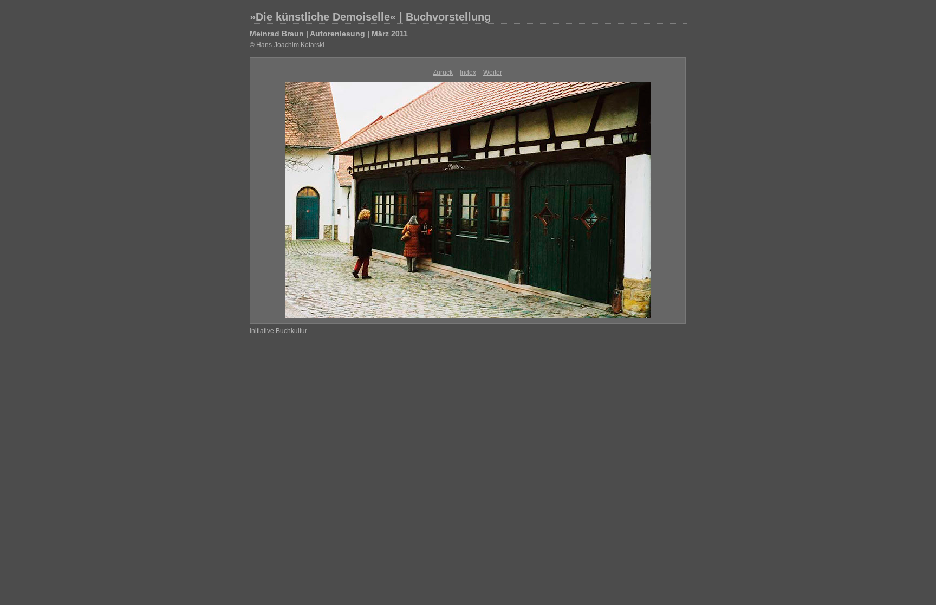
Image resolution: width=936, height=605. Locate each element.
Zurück (443, 72)
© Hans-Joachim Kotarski (287, 45)
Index (468, 72)
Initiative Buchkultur (278, 331)
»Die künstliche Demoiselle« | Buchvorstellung (370, 17)
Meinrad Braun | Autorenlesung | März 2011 (329, 33)
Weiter (492, 72)
